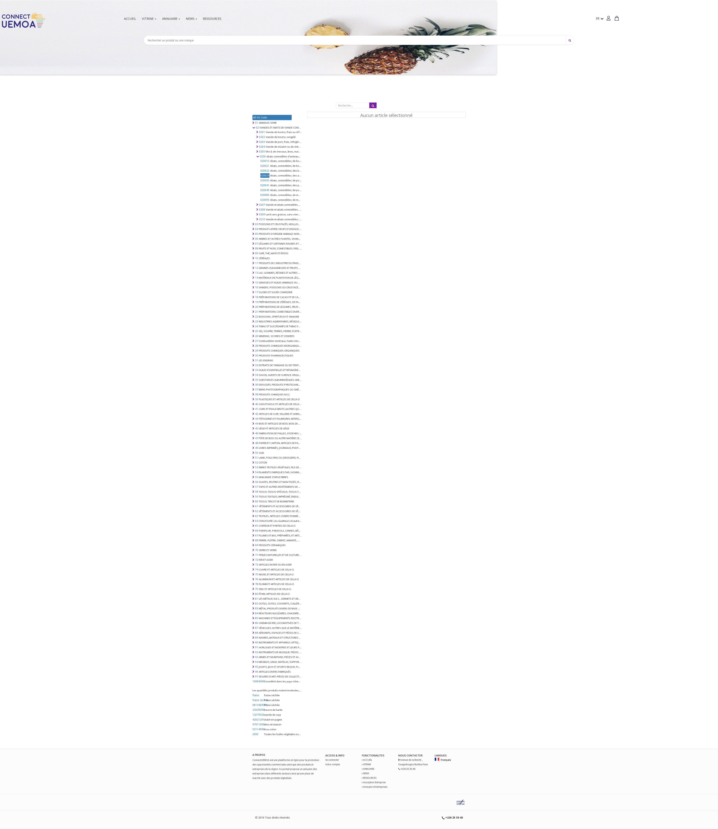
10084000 (257, 681)
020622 (264, 170)
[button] (608, 18)
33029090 (257, 710)
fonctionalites (373, 755)
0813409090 (257, 705)
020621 (264, 165)
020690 (264, 199)
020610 (264, 161)
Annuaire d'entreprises (375, 786)
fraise (255, 695)
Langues (441, 755)
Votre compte (332, 764)
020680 (264, 195)
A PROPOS (258, 755)
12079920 (257, 714)
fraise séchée (257, 700)
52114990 (257, 729)
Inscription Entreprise (374, 782)
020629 (264, 175)
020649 (264, 190)
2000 (255, 734)
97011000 (257, 724)
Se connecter (332, 759)
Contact (412, 755)
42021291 (257, 719)
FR (598, 18)
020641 (264, 185)
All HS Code (260, 117)
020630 (264, 180)
